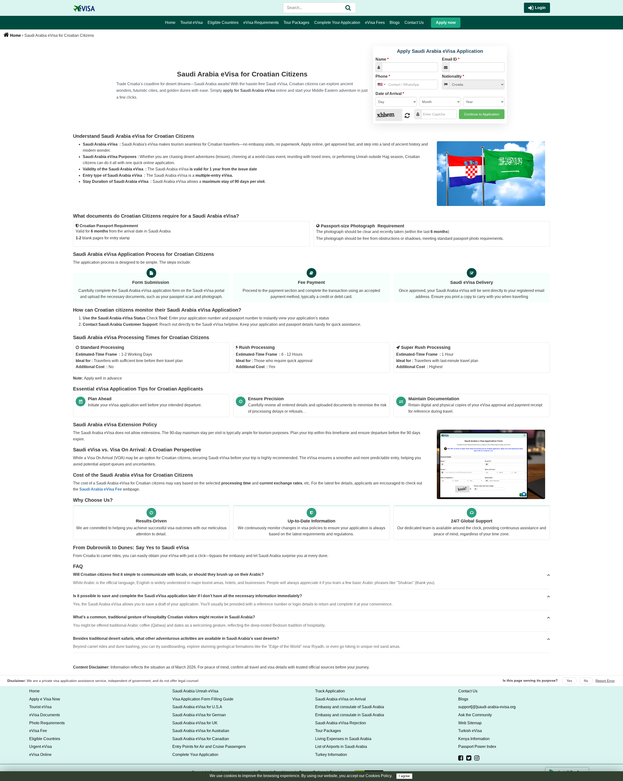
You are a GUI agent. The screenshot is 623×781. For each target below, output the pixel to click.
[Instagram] (476, 757)
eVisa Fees (375, 22)
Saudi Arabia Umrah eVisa (195, 691)
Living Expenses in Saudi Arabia (343, 739)
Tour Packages (296, 22)
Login (540, 8)
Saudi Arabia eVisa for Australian (200, 731)
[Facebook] (460, 757)
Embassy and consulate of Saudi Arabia (349, 707)
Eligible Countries (223, 22)
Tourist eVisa (191, 22)
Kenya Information (474, 739)
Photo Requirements (47, 723)
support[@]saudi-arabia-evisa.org (487, 707)
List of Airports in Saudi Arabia (341, 746)
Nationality (453, 76)
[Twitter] (468, 757)
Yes (569, 681)
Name (382, 59)
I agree (404, 776)
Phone (383, 76)
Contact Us (414, 22)
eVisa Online (40, 755)
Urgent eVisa (40, 746)
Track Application (330, 691)
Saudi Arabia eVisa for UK (195, 723)
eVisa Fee (38, 731)
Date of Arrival (390, 94)
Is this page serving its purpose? (530, 680)
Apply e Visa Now (44, 699)
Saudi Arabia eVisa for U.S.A (197, 707)
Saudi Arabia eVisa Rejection (340, 723)
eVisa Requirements (261, 22)
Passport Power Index (477, 746)
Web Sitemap (470, 723)
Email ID (450, 59)
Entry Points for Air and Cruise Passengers (209, 746)
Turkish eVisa (470, 731)
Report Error (605, 681)
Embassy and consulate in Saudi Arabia (349, 715)
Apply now (446, 22)
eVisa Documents (44, 715)
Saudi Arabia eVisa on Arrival (340, 699)
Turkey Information (331, 755)
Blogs (395, 22)
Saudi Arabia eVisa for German (199, 715)
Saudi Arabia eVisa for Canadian (200, 739)
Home (170, 22)
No (586, 681)
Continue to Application (481, 114)
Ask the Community (475, 715)
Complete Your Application (337, 22)
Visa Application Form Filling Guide (202, 699)
